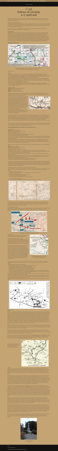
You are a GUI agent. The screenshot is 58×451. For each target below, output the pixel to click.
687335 (9, 130)
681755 (9, 89)
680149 (9, 88)
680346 (9, 146)
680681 (9, 90)
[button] (21, 1)
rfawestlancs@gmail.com (12, 447)
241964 (9, 91)
